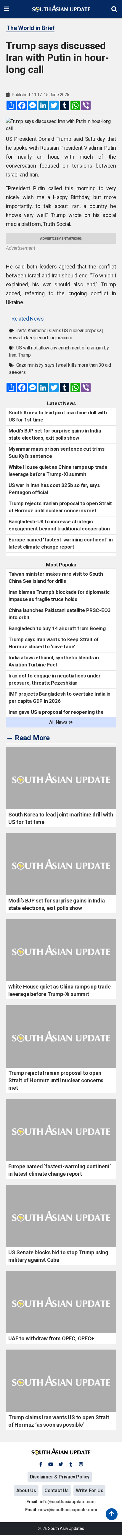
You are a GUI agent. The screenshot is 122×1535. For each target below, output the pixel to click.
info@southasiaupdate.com (68, 1501)
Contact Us (56, 1490)
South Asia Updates (66, 1528)
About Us (26, 1490)
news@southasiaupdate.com (67, 1509)
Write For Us (89, 1490)
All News (58, 722)
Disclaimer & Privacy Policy (60, 1477)
